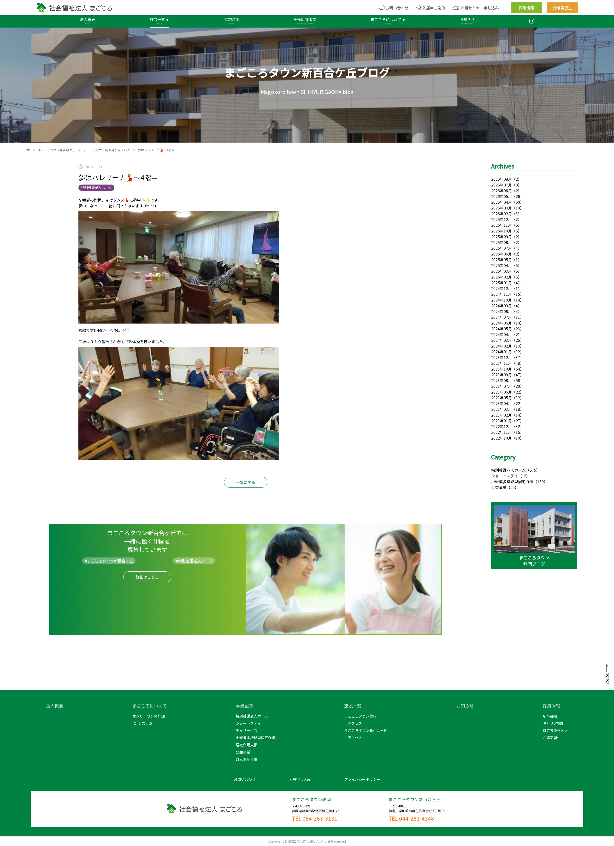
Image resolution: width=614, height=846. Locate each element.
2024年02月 (501, 346)
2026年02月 (501, 213)
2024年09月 (501, 305)
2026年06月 (501, 190)
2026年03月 (501, 208)
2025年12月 (501, 219)
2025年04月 (501, 265)
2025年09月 (501, 236)
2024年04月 (501, 334)
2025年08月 (501, 242)
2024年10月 (501, 300)
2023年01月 (501, 420)
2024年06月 (501, 323)
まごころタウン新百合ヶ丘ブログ (106, 150)
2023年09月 (501, 374)
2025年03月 (501, 271)
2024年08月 (501, 311)
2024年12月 (501, 288)
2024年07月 (501, 317)
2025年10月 (501, 231)
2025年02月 (501, 277)
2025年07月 (501, 248)
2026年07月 (501, 185)
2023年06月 (501, 392)
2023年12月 (501, 357)
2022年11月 (501, 432)
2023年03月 (501, 409)
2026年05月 (501, 196)
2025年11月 (501, 225)
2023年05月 (501, 397)
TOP (27, 150)
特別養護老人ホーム (508, 470)
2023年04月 (501, 403)
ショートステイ (504, 476)
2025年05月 (501, 259)
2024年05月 (501, 328)
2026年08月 (501, 179)
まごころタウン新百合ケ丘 (56, 150)
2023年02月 (501, 415)
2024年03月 (501, 340)
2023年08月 (501, 380)
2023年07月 (501, 386)
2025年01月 (501, 282)
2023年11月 (501, 363)
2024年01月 (501, 351)
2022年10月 (501, 438)
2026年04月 (501, 202)
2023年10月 (501, 369)
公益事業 (499, 487)
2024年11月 (501, 294)
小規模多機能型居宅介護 (512, 481)
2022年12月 (501, 426)
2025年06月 (501, 254)
